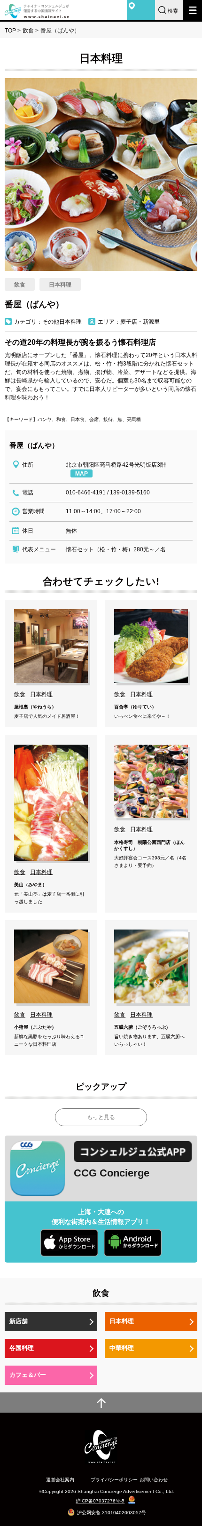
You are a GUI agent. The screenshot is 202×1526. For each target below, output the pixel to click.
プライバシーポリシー (114, 1479)
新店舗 (18, 1321)
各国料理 (21, 1347)
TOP (10, 30)
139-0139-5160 (130, 492)
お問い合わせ (154, 1479)
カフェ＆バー (27, 1374)
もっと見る (101, 1117)
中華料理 (121, 1347)
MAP (81, 473)
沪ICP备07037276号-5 (100, 1500)
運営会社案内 (60, 1479)
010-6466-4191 (86, 492)
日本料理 (121, 1321)
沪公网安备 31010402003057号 (111, 1512)
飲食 (28, 30)
